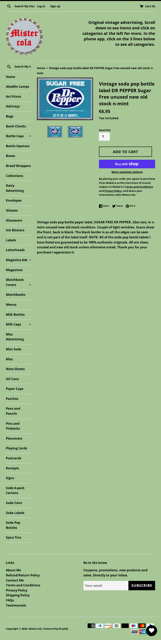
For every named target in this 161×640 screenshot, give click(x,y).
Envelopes (14, 200)
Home (10, 77)
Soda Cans (14, 503)
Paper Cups (14, 389)
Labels (11, 240)
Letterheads (15, 250)
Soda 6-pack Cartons (15, 490)
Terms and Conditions (23, 585)
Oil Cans (12, 379)
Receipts (12, 468)
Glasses (12, 210)
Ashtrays (13, 106)
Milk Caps (18, 324)
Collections (14, 176)
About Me (13, 570)
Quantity (105, 130)
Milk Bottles (15, 314)
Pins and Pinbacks (13, 426)
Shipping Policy (18, 595)
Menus (11, 304)
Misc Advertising (15, 337)
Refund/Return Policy (23, 575)
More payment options (127, 172)
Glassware (14, 220)
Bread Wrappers (18, 166)
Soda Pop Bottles (13, 525)
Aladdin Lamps (17, 86)
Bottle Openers (17, 146)
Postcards (13, 458)
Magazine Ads (18, 260)
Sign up (55, 6)
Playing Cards (16, 448)
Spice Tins (13, 537)
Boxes (10, 156)
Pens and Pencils (13, 411)
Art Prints (13, 96)
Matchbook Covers (18, 282)
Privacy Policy (16, 590)
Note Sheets (15, 369)
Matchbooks (15, 294)
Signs (10, 478)
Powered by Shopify (55, 628)
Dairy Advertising (15, 188)
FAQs (10, 600)
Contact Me (15, 580)
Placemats (14, 438)
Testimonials (16, 605)
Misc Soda (13, 349)
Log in (41, 6)
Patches (12, 399)
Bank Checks (16, 126)
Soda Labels (15, 513)
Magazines (14, 270)
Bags (9, 116)
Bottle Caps (18, 136)
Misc (9, 359)
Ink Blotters (15, 230)
